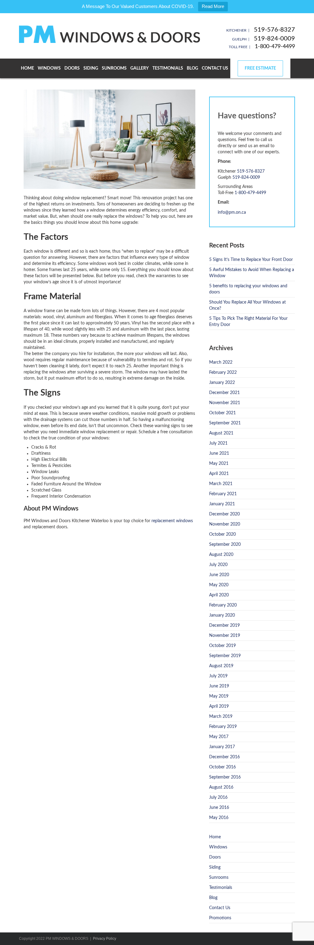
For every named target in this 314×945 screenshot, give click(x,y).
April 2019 (219, 706)
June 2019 (219, 686)
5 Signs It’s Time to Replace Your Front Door (251, 260)
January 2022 (222, 383)
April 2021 (219, 474)
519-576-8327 (274, 30)
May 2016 (218, 818)
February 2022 (223, 372)
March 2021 (220, 484)
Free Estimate (260, 68)
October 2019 (222, 646)
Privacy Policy (104, 938)
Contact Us (215, 68)
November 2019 (224, 635)
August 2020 (221, 555)
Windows (49, 68)
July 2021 (218, 443)
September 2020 (225, 544)
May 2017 (218, 737)
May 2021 (218, 463)
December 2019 (224, 625)
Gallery (139, 68)
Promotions (220, 918)
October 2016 (222, 767)
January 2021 (222, 504)
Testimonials (167, 68)
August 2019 (221, 666)
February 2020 (223, 605)
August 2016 (221, 787)
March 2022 (220, 362)
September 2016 (225, 777)
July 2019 (218, 676)
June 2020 (219, 575)
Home (27, 68)
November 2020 (224, 524)
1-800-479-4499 (275, 46)
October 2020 (222, 534)
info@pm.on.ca (232, 212)
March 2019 (220, 716)
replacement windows (172, 521)
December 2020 (224, 514)
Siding (90, 68)
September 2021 (225, 423)
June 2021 (219, 453)
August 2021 (221, 433)
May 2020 (218, 585)
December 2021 (224, 393)
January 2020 (222, 615)
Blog (192, 68)
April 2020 (219, 595)
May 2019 (218, 696)
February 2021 (223, 494)
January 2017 (222, 747)
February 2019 (223, 727)
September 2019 (225, 656)
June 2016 (219, 807)
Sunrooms (114, 68)
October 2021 (222, 413)
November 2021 (224, 403)
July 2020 (218, 565)
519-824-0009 (274, 39)
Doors (72, 68)
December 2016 (224, 757)
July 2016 (218, 797)
